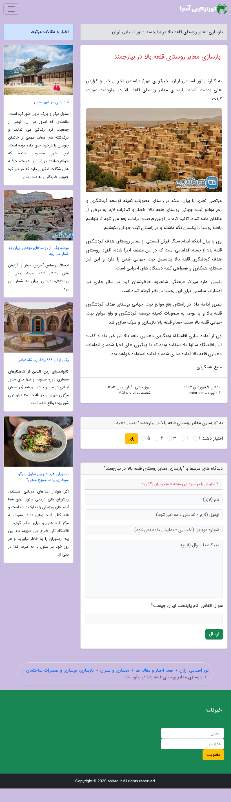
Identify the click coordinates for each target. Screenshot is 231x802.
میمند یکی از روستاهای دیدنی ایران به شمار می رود (39, 251)
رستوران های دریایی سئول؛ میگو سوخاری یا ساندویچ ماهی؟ (43, 477)
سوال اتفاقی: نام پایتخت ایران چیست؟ (187, 605)
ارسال (214, 634)
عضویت (213, 754)
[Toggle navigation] (11, 9)
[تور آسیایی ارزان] (204, 9)
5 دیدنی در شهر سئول (51, 102)
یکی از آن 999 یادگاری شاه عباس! (43, 360)
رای (131, 438)
